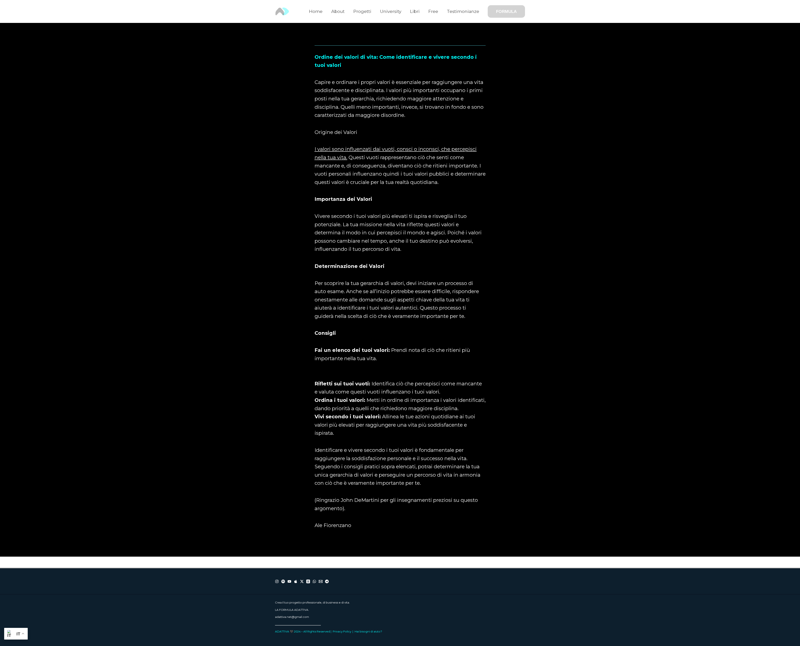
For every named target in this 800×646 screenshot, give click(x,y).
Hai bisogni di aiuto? (368, 631)
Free (433, 11)
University (390, 11)
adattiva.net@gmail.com (292, 617)
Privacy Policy (342, 631)
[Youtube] (289, 581)
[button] (506, 11)
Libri (415, 11)
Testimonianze (463, 11)
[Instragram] (277, 581)
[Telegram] (327, 581)
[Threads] (308, 581)
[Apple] (296, 581)
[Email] (320, 581)
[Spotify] (283, 581)
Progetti (362, 11)
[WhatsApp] (314, 581)
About (338, 11)
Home (315, 11)
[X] (302, 581)
